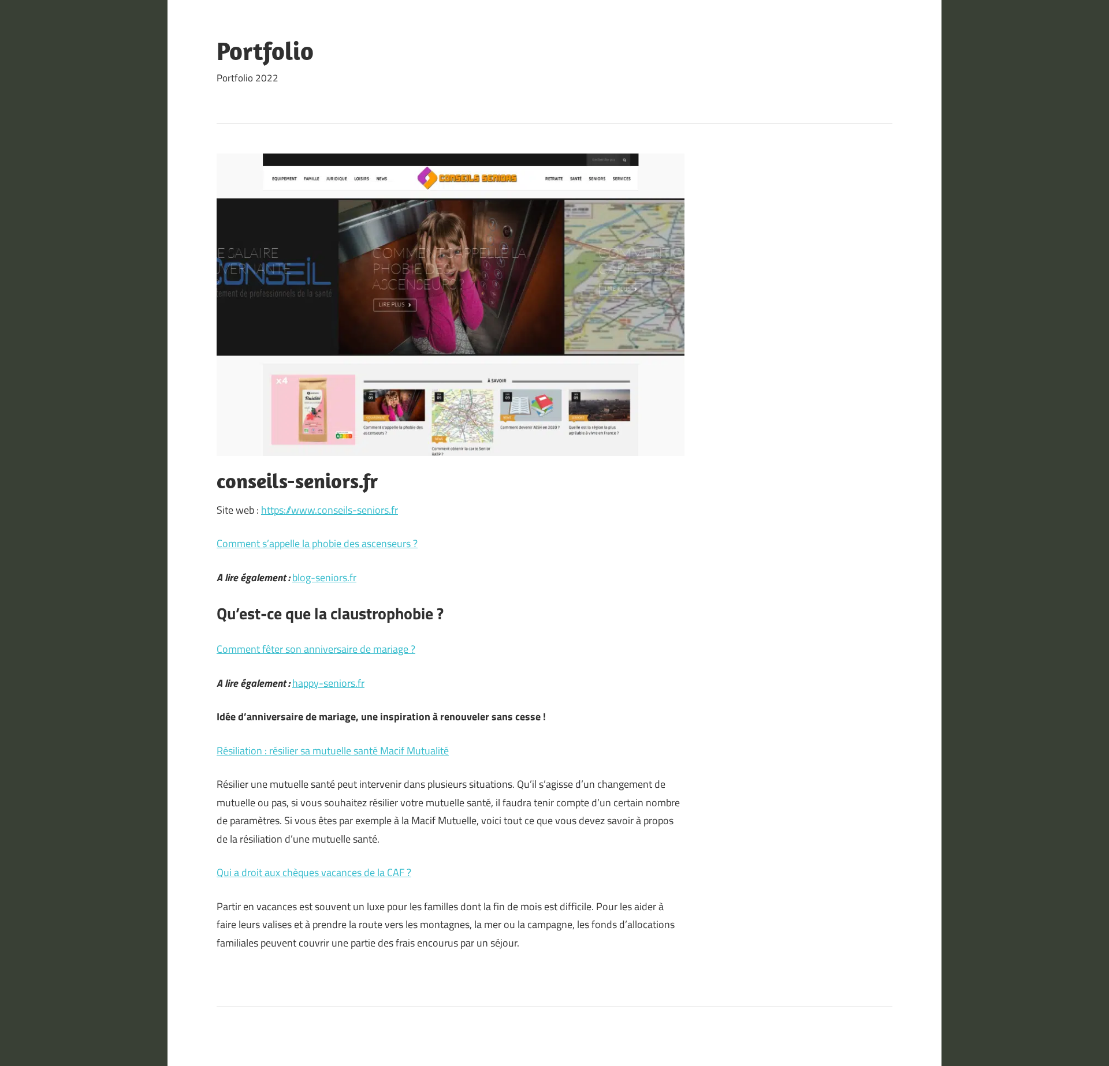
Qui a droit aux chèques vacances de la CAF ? (314, 872)
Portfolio (265, 50)
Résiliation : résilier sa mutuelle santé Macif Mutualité (333, 750)
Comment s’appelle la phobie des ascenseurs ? (317, 543)
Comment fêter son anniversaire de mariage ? (316, 649)
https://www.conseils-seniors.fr (329, 510)
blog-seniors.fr (324, 577)
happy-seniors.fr (328, 683)
